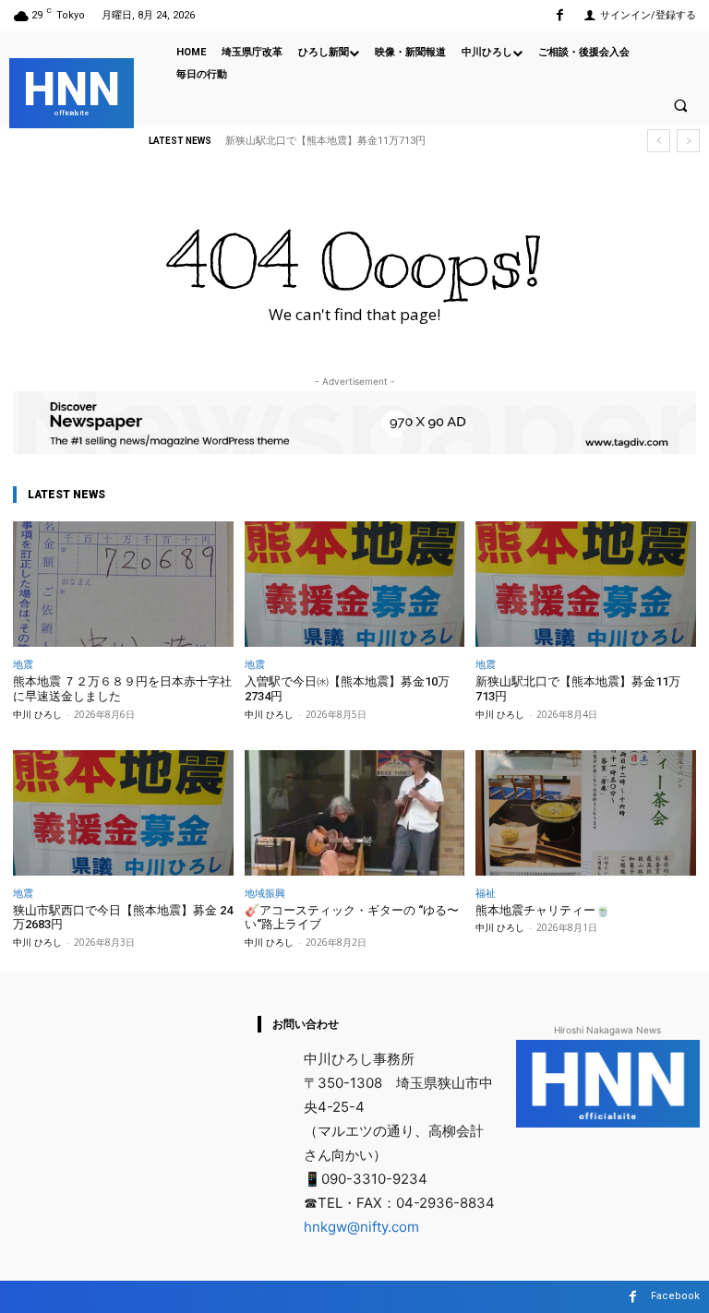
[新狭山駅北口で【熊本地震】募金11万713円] (585, 584)
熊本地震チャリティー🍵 (542, 910)
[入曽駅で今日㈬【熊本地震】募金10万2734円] (355, 584)
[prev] (658, 140)
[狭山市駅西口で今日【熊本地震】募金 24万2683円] (123, 813)
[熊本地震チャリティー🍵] (585, 813)
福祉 (485, 893)
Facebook (675, 1296)
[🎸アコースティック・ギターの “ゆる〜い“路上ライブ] (355, 813)
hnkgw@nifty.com (361, 1226)
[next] (688, 140)
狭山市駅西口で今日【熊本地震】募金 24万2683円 (123, 917)
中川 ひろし (37, 714)
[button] (680, 105)
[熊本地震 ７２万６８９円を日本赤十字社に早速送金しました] (123, 584)
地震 (23, 664)
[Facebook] (559, 15)
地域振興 (265, 893)
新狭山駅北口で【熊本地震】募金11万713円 (325, 141)
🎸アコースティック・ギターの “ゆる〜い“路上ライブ (352, 917)
